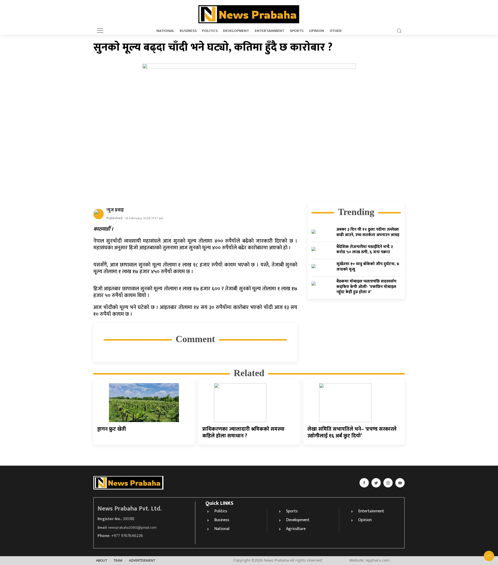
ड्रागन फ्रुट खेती (111, 429)
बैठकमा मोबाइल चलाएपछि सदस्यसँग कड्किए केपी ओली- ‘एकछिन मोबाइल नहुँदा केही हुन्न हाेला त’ (366, 286)
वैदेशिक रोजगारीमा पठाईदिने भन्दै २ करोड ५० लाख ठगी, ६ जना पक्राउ (364, 249)
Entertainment (269, 31)
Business (188, 31)
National (165, 31)
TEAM (118, 560)
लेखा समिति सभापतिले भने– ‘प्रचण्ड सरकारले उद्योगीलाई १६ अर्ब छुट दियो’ (352, 432)
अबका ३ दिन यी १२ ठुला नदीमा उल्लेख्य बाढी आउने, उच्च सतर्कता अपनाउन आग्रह (367, 232)
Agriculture (296, 528)
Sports (296, 31)
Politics (210, 31)
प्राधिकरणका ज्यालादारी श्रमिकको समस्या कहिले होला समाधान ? (243, 432)
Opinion (316, 31)
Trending (356, 212)
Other (336, 31)
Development (236, 31)
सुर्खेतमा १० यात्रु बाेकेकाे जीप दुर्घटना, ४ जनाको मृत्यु (367, 266)
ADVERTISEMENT (142, 560)
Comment (195, 339)
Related (249, 373)
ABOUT (101, 560)
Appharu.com (377, 560)
